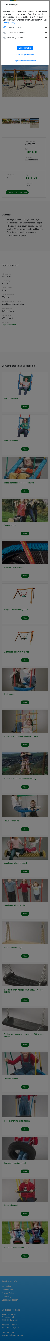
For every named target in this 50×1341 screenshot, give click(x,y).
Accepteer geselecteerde (25, 55)
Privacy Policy (9, 22)
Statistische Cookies (16, 32)
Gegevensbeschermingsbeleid (25, 61)
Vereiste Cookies (14, 27)
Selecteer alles (25, 48)
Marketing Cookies (15, 37)
